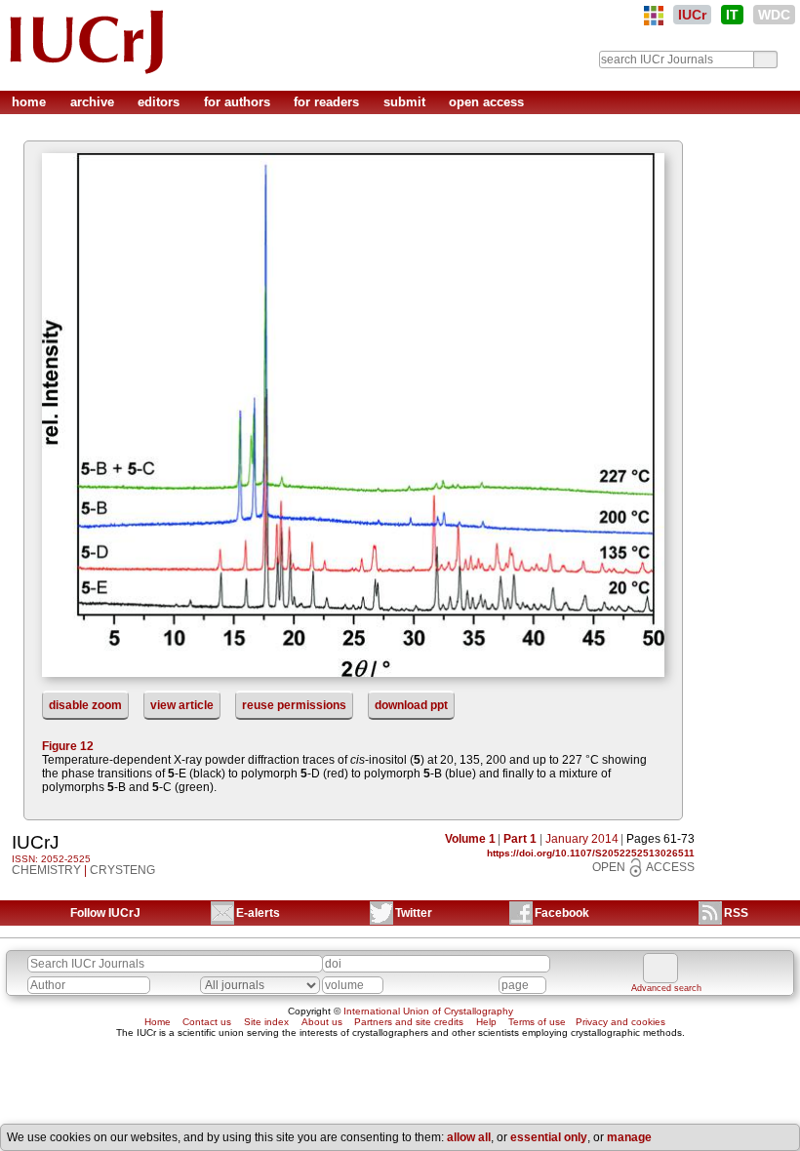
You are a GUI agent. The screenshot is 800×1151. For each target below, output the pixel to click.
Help (486, 1021)
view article (182, 705)
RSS (736, 913)
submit (406, 102)
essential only (548, 1137)
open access (486, 102)
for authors (239, 102)
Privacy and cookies (620, 1021)
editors (160, 102)
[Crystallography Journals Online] (653, 15)
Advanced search (666, 988)
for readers (328, 102)
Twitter (413, 913)
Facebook (562, 913)
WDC (774, 14)
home (31, 102)
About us (321, 1021)
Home (157, 1021)
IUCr (692, 14)
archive (94, 102)
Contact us (206, 1021)
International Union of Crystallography (428, 1011)
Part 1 (520, 839)
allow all (469, 1137)
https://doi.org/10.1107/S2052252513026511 (591, 853)
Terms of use (537, 1021)
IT (732, 14)
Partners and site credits (408, 1021)
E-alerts (258, 913)
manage (629, 1137)
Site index (266, 1021)
